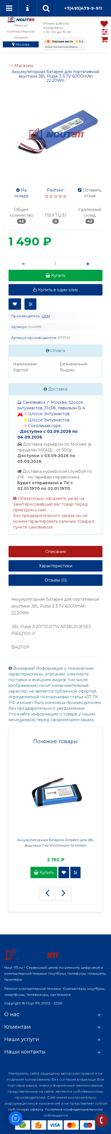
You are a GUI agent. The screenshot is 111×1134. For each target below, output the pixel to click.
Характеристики (55, 565)
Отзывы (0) (56, 580)
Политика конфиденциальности (74, 1109)
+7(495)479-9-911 (83, 8)
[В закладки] (15, 304)
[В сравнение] (30, 304)
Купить (46, 872)
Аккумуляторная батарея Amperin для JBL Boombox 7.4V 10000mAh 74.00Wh (55, 843)
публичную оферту (25, 1109)
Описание (55, 551)
